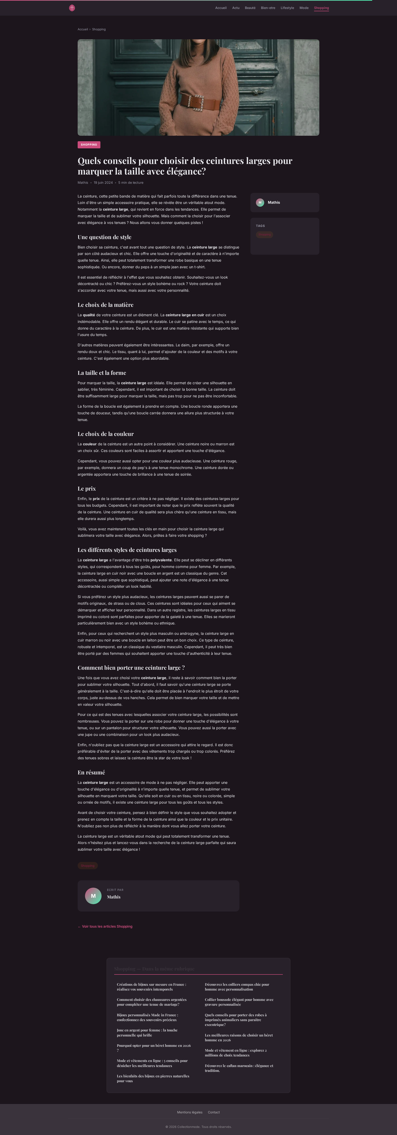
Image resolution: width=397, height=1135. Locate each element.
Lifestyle (287, 8)
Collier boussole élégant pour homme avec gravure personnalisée (239, 1002)
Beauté (250, 8)
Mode (304, 8)
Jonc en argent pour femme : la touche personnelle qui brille (147, 1032)
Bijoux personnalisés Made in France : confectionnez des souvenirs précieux (147, 1017)
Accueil (221, 8)
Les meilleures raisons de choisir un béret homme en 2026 (239, 1037)
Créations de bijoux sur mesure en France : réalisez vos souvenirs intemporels (151, 986)
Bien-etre (268, 8)
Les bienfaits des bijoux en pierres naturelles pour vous (153, 1078)
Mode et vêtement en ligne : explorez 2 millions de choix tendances (236, 1052)
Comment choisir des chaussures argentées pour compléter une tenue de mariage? (152, 1002)
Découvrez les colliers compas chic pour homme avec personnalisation (237, 986)
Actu (235, 8)
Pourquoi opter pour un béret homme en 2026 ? (154, 1048)
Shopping (321, 8)
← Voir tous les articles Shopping (105, 926)
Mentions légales (189, 1112)
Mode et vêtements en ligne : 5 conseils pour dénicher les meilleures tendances (152, 1063)
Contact (214, 1112)
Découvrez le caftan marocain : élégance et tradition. (239, 1068)
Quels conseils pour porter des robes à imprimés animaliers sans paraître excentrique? (236, 1020)
